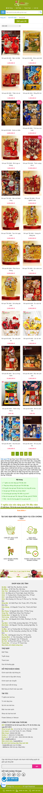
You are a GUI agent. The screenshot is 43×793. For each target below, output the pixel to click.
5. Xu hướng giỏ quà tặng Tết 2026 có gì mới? (15, 493)
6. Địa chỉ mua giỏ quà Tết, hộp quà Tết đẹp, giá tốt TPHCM (19, 496)
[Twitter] (9, 774)
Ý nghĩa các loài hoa (8, 697)
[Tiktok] (14, 774)
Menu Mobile (3, 12)
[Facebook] (4, 774)
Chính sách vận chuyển (9, 681)
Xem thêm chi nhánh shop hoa (12, 645)
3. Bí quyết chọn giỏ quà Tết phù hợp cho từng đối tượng (18, 488)
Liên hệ (36, 8)
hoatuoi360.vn (18, 786)
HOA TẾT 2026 (12, 17)
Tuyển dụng (5, 656)
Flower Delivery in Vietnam (10, 718)
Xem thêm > (21, 510)
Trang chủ (3, 17)
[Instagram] (18, 774)
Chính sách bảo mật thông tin (11, 672)
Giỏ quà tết (22, 17)
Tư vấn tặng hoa (7, 701)
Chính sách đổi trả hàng (9, 685)
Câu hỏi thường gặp (8, 664)
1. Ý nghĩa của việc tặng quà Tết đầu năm (14, 483)
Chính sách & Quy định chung (11, 677)
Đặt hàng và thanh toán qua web (12, 689)
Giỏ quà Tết (5, 459)
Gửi (37, 766)
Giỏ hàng (10, 8)
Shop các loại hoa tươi (9, 713)
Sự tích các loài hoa (8, 705)
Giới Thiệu (18, 8)
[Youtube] (23, 774)
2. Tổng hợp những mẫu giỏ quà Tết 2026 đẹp (15, 485)
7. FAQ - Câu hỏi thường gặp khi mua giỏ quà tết (16, 499)
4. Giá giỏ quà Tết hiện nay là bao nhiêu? (14, 491)
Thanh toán (27, 8)
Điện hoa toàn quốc (8, 709)
